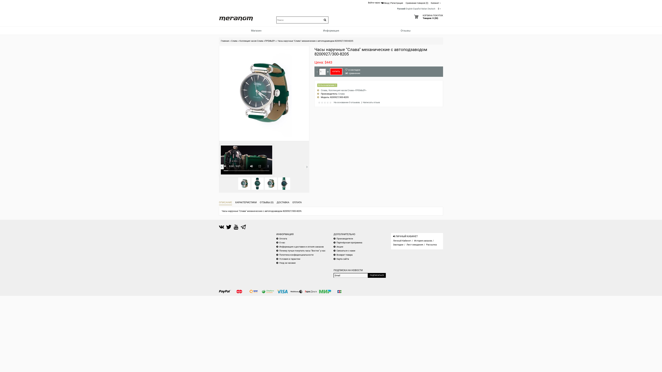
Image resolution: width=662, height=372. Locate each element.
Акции (340, 246)
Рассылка (431, 244)
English (409, 9)
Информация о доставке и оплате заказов (301, 246)
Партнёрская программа (349, 242)
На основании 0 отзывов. (347, 102)
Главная (225, 41)
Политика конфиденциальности (296, 255)
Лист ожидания (415, 244)
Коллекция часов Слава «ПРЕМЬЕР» (257, 41)
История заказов (423, 240)
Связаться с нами (346, 250)
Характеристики (246, 202)
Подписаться (377, 275)
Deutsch (431, 9)
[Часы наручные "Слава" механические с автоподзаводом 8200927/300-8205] (244, 183)
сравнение (354, 73)
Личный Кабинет (402, 240)
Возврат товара (345, 255)
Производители (345, 238)
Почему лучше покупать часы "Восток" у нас (302, 250)
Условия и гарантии (289, 259)
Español (417, 9)
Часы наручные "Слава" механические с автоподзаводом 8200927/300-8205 (315, 41)
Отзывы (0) (267, 202)
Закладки (398, 244)
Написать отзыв (371, 102)
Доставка (283, 202)
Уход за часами (287, 263)
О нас (282, 242)
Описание (225, 202)
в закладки (354, 70)
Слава (234, 41)
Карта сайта (343, 259)
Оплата (297, 202)
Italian (424, 9)
